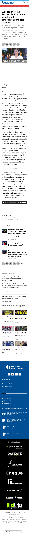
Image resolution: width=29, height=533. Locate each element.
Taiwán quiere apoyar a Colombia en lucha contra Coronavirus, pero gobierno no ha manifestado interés (13, 278)
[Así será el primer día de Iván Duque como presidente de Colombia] (21, 343)
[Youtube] (20, 374)
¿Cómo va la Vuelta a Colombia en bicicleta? (7, 333)
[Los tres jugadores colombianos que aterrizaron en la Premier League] (8, 343)
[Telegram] (14, 44)
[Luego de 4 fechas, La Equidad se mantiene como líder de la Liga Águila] (21, 328)
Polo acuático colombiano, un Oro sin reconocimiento (20, 318)
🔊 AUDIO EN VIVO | (21, 6)
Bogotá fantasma (6, 301)
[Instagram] (12, 374)
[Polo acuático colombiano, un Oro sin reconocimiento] (21, 312)
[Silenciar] (21, 202)
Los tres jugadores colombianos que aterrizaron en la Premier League (8, 350)
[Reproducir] (4, 202)
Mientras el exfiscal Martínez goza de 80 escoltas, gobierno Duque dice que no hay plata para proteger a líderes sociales (14, 285)
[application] (14, 202)
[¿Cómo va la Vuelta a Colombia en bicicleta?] (8, 328)
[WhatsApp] (7, 44)
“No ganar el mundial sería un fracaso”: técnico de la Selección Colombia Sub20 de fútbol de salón (8, 319)
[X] (10, 44)
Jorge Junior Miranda (10, 85)
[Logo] (8, 2)
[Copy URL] (18, 44)
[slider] (24, 202)
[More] (22, 263)
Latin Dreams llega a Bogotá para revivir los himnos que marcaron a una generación (16, 243)
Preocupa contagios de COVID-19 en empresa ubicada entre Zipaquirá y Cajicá (14, 297)
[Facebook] (3, 44)
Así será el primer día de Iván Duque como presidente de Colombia (21, 349)
